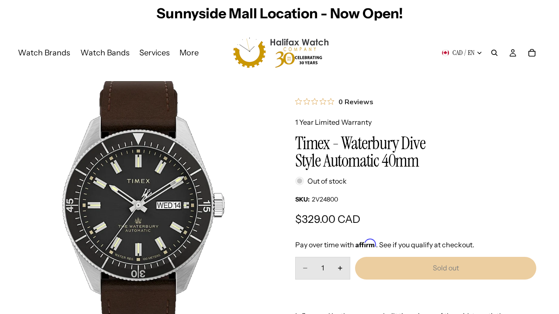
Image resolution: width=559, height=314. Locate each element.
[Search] (494, 52)
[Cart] (532, 52)
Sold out (446, 267)
